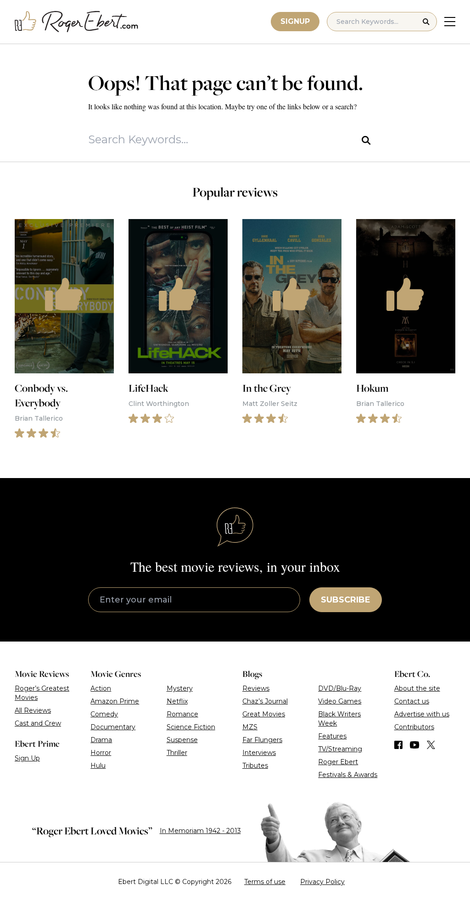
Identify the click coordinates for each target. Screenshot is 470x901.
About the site (417, 688)
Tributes (255, 765)
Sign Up (27, 758)
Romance (182, 714)
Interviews (259, 753)
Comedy (104, 714)
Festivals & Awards (347, 775)
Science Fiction (191, 727)
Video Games (339, 701)
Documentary (112, 727)
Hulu (98, 765)
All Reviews (33, 710)
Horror (100, 753)
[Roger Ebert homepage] (77, 22)
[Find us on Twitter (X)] (431, 745)
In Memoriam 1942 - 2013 (200, 831)
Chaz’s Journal (265, 701)
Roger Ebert (338, 762)
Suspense (182, 740)
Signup (295, 21)
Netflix (177, 701)
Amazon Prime (114, 701)
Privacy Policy (322, 882)
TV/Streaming (340, 749)
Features (332, 736)
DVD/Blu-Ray (339, 688)
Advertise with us (421, 714)
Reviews (255, 688)
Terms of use (264, 882)
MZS (249, 727)
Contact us (411, 701)
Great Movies (263, 714)
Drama (101, 740)
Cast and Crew (38, 723)
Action (100, 688)
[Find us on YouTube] (415, 745)
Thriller (177, 753)
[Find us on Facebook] (398, 745)
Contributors (414, 727)
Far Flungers (262, 740)
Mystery (180, 688)
